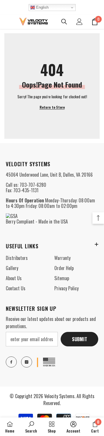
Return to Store (52, 107)
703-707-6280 (33, 184)
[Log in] (79, 22)
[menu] (6, 21)
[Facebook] (11, 361)
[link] (31, 427)
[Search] (64, 21)
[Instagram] (26, 361)
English (42, 7)
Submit (79, 339)
